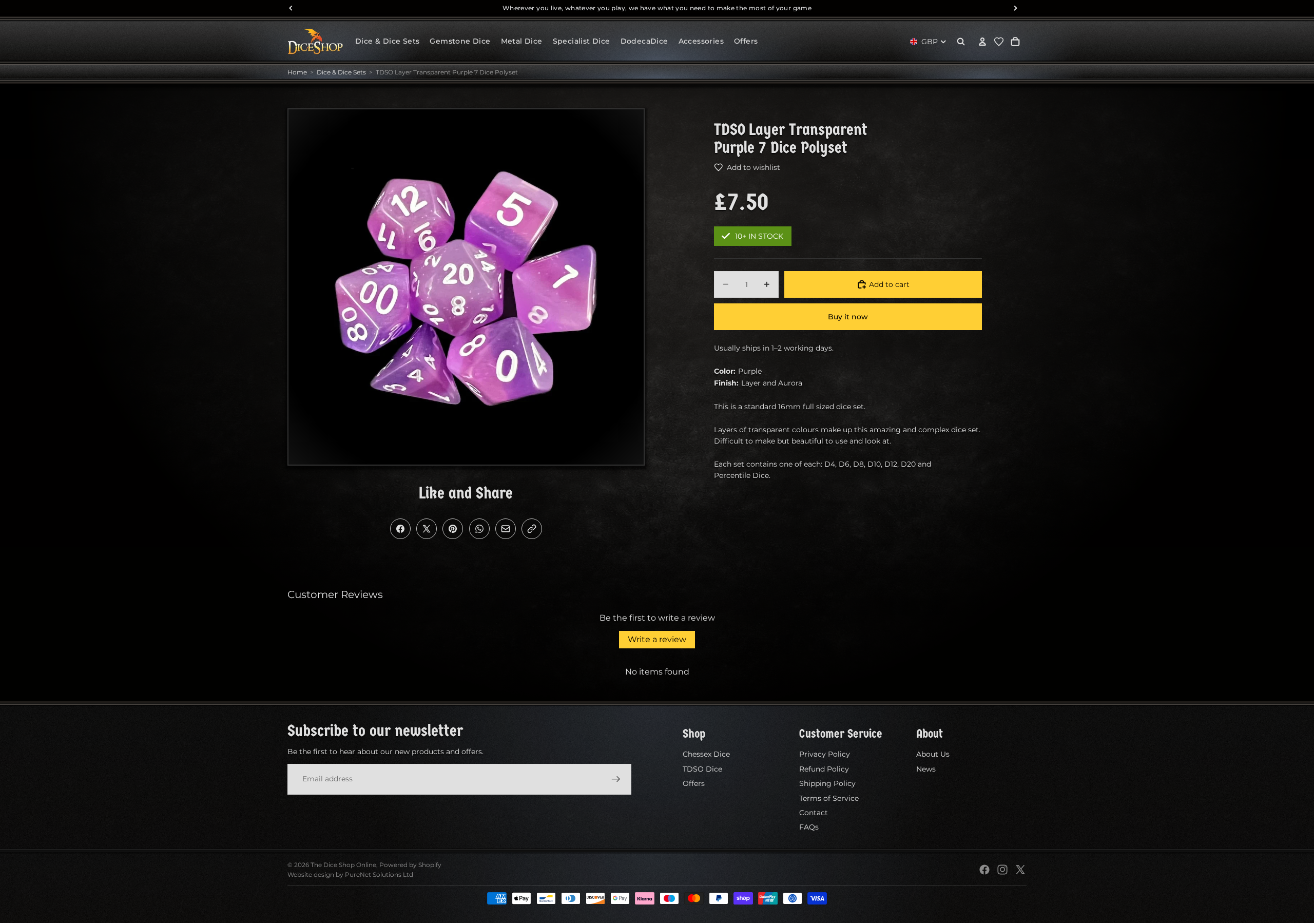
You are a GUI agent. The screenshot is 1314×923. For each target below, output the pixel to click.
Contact (813, 812)
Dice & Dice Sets (341, 72)
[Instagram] (1002, 869)
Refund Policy (824, 769)
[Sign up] (616, 779)
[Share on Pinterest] (452, 528)
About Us (933, 754)
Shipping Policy (827, 783)
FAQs (809, 827)
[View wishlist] (999, 41)
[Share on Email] (505, 528)
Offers (694, 783)
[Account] (982, 41)
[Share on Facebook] (400, 528)
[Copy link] (531, 528)
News (926, 769)
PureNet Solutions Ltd (379, 874)
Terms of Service (829, 797)
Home (297, 72)
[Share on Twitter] (426, 528)
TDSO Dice (702, 769)
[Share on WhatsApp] (479, 528)
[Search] (961, 41)
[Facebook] (984, 869)
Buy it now (848, 316)
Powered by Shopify (410, 865)
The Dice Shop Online (343, 865)
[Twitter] (1020, 869)
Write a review (657, 639)
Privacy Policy (824, 754)
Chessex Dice (706, 754)
